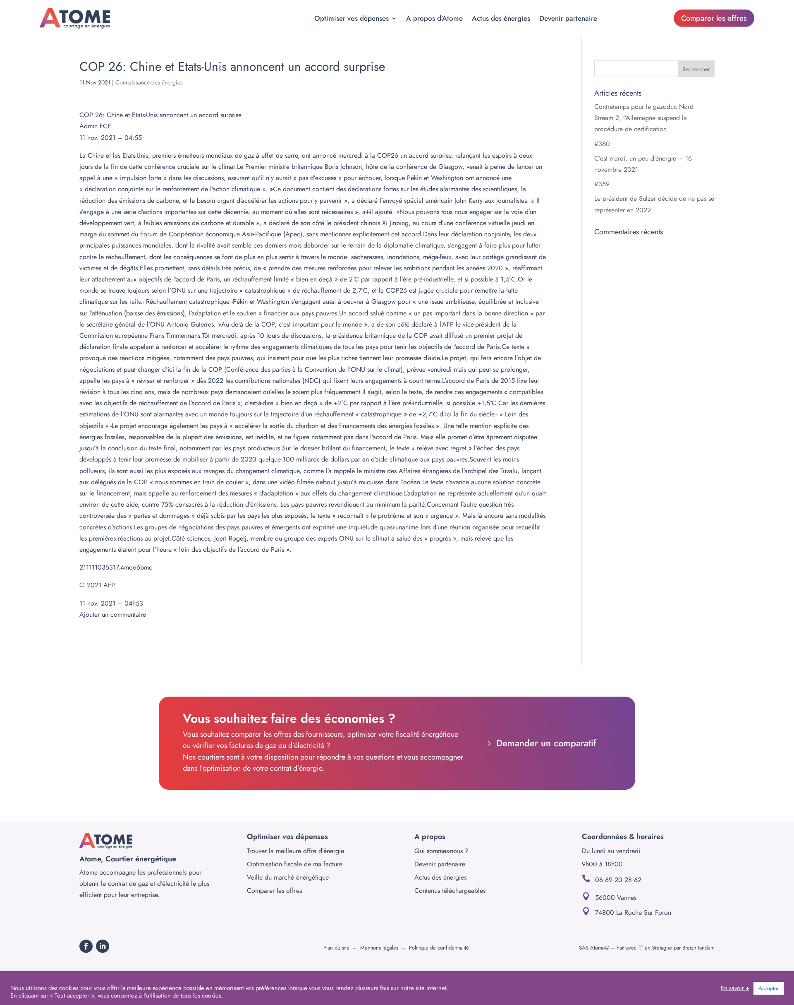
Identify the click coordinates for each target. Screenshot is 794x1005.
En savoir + (735, 988)
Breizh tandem (698, 948)
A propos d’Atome (434, 18)
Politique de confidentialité (439, 948)
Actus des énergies (501, 18)
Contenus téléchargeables (449, 890)
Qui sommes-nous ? (441, 851)
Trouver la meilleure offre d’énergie (295, 851)
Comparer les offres (714, 18)
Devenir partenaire (568, 18)
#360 (602, 144)
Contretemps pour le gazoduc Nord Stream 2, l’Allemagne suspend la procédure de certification (644, 118)
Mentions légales (379, 948)
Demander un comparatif (546, 743)
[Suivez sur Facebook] (86, 946)
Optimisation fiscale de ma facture (294, 864)
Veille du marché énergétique (288, 877)
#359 (602, 184)
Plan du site (336, 948)
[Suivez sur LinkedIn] (102, 946)
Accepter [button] (768, 988)
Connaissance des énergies (149, 82)
